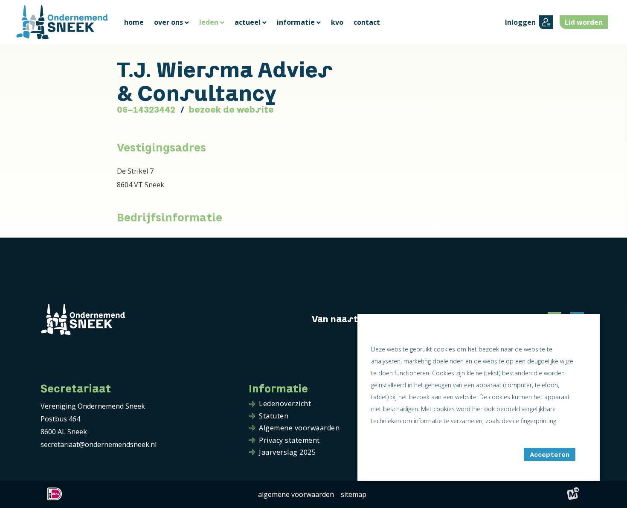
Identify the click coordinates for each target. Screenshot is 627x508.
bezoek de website (231, 110)
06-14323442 (146, 110)
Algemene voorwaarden (299, 428)
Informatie (278, 389)
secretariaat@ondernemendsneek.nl (99, 444)
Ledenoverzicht (285, 404)
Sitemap (353, 494)
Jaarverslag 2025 (287, 452)
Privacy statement (289, 440)
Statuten (273, 416)
